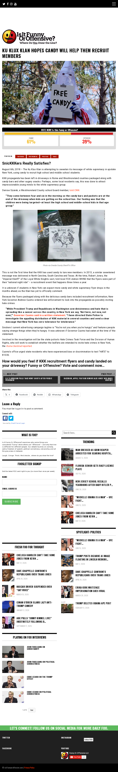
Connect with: (7, 413)
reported (19, 346)
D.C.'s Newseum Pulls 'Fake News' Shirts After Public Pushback (29, 379)
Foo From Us (33, 157)
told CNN (74, 190)
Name (4, 476)
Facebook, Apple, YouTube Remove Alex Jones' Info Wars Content (88, 379)
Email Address (9, 488)
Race (54, 157)
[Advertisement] (56, 15)
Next (32, 710)
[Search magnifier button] (114, 433)
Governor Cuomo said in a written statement (39, 315)
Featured (20, 157)
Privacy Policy (29, 767)
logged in (19, 409)
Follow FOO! (89, 739)
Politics (45, 157)
